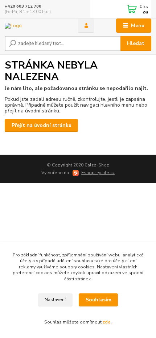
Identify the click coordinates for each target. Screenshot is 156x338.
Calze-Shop (97, 165)
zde (107, 322)
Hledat (135, 43)
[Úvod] (35, 25)
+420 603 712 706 (23, 6)
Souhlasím (98, 299)
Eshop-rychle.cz (98, 173)
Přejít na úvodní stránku (41, 125)
